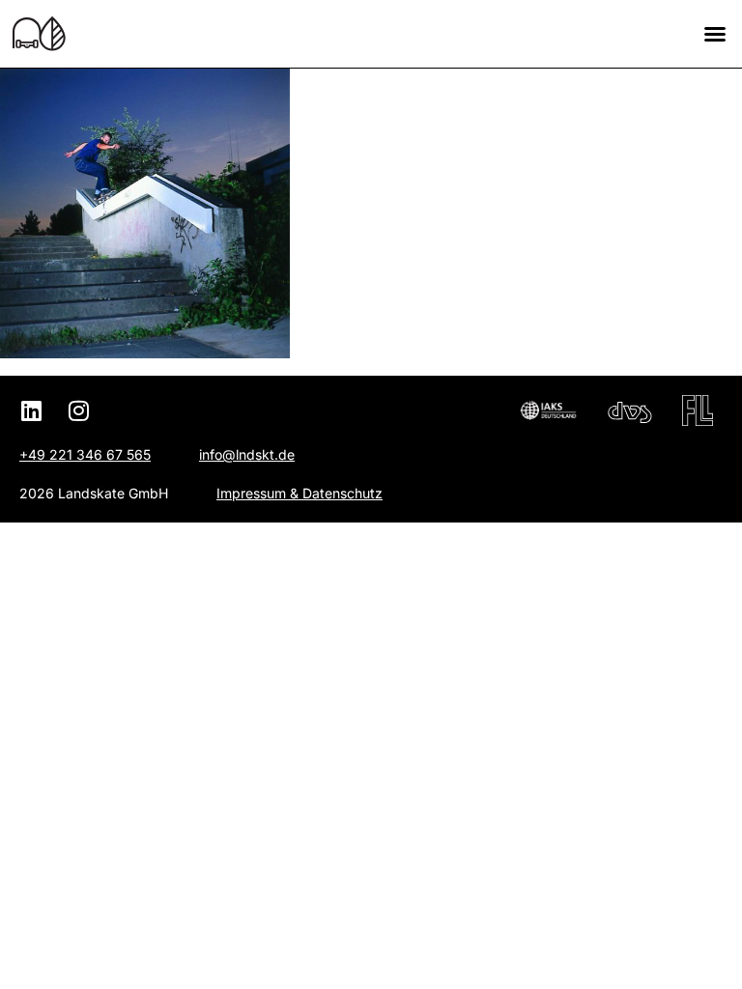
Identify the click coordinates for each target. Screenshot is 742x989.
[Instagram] (78, 410)
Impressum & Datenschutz (299, 493)
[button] (715, 33)
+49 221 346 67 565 (85, 454)
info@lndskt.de (247, 454)
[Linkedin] (31, 410)
